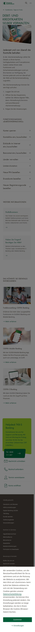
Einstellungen (19, 626)
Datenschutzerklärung (12, 594)
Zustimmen (17, 620)
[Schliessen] (30, 570)
